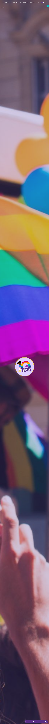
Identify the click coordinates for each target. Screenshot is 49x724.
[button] (48, 6)
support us (30, 2)
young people (7, 2)
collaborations (25, 2)
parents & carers (12, 2)
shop (39, 2)
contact (34, 2)
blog (37, 2)
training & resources (19, 2)
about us (2, 2)
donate (42, 2)
